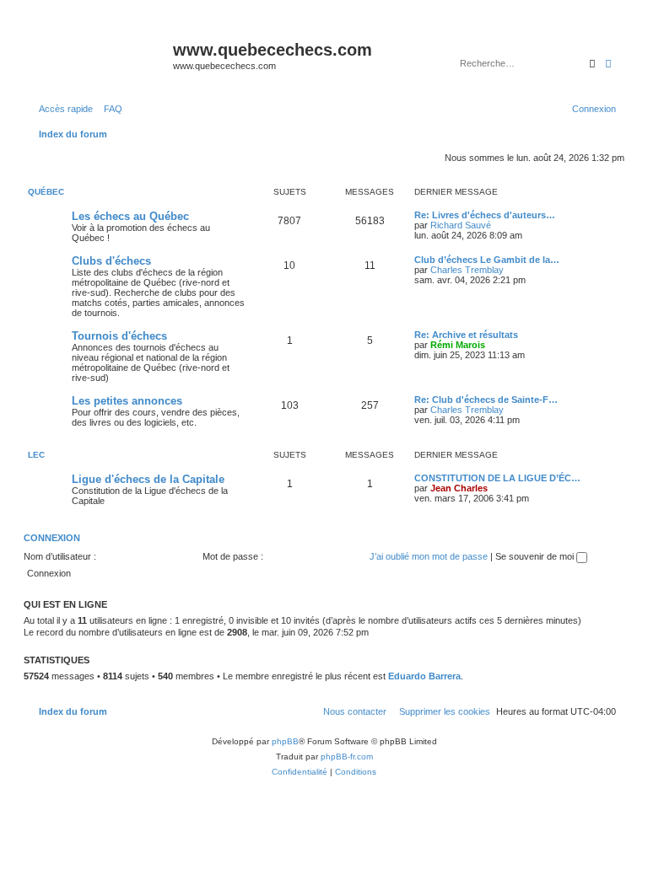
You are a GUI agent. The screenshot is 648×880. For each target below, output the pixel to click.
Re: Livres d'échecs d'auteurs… (484, 215)
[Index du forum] (100, 55)
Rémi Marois (457, 345)
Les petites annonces (127, 400)
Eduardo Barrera (424, 676)
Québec (46, 191)
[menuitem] (109, 109)
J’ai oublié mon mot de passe (429, 556)
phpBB (285, 741)
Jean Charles (459, 488)
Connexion (52, 538)
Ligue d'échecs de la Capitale (148, 479)
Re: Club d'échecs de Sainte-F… (486, 399)
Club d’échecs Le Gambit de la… (486, 260)
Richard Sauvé (460, 225)
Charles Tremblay (467, 270)
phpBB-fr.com (347, 756)
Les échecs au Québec (130, 216)
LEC (36, 454)
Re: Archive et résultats (466, 335)
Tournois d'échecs (119, 336)
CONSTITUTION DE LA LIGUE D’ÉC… (497, 478)
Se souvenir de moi (535, 556)
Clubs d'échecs (111, 261)
